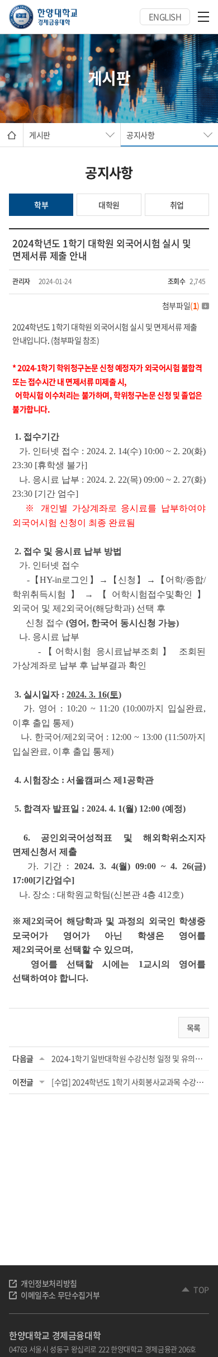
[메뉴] (203, 16)
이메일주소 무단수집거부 (60, 1295)
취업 (177, 204)
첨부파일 (181, 305)
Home (11, 135)
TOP (201, 1289)
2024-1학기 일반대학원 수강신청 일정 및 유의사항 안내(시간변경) (128, 1058)
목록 (194, 1027)
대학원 (109, 204)
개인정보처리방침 (49, 1283)
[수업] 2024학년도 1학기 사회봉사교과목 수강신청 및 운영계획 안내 (128, 1081)
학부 (41, 204)
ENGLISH (165, 17)
